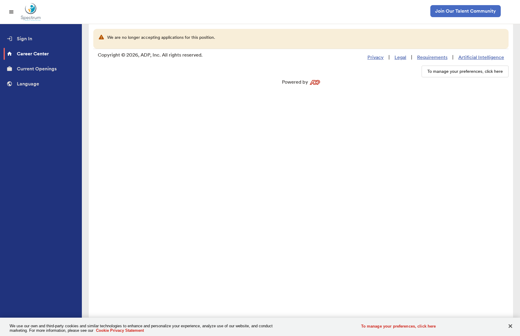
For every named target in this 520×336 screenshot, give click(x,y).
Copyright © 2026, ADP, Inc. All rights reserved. (150, 55)
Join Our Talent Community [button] (465, 11)
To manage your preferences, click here (398, 326)
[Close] (510, 326)
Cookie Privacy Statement (120, 330)
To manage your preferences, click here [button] (465, 71)
